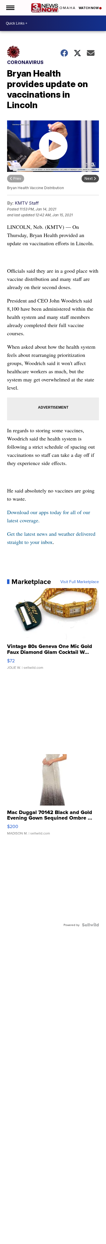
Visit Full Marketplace (79, 582)
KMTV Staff (27, 203)
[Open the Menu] (9, 7)
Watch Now (89, 8)
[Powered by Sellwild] (90, 925)
